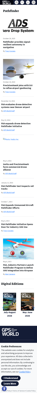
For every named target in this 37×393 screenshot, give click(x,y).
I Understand (11, 378)
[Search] (22, 2)
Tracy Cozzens (10, 51)
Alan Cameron (10, 274)
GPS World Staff (9, 111)
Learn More (10, 383)
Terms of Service (19, 391)
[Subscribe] (16, 2)
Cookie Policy (24, 371)
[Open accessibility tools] (4, 388)
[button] (33, 308)
